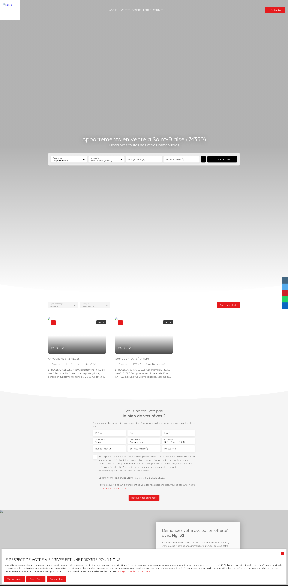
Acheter (125, 10)
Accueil (113, 10)
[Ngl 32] (10, 10)
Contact (158, 10)
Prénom (99, 433)
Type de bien (58, 158)
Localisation (95, 158)
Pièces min (170, 448)
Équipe (147, 10)
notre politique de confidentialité (133, 571)
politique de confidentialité (112, 488)
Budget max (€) (136, 159)
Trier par (85, 304)
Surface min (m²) (175, 159)
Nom (132, 433)
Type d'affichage (56, 304)
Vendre (136, 10)
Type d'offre (100, 439)
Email (167, 433)
